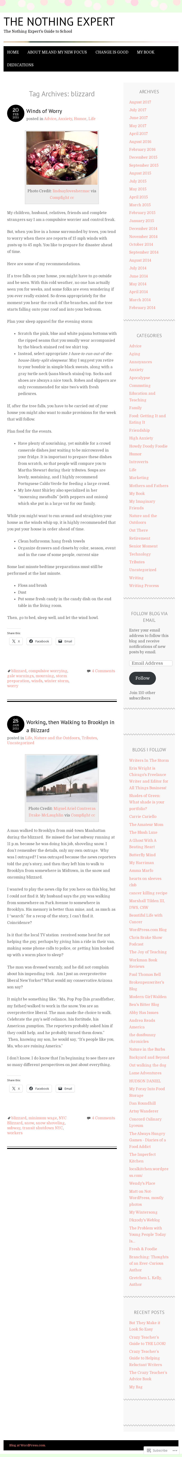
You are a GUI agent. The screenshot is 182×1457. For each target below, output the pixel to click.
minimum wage (42, 1118)
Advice (50, 119)
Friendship (139, 430)
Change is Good (112, 52)
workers (15, 1133)
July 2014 (137, 268)
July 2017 (137, 110)
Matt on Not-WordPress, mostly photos (146, 1198)
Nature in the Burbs (147, 1049)
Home (13, 52)
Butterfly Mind (142, 855)
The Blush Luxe (143, 832)
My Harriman (141, 863)
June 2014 (138, 276)
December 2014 (143, 229)
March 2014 (140, 300)
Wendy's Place (142, 1183)
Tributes (89, 738)
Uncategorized (20, 743)
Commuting (140, 386)
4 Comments (103, 671)
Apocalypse (139, 378)
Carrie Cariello (142, 817)
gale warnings (20, 676)
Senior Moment (143, 546)
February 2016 (142, 150)
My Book (145, 52)
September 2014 (144, 252)
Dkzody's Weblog (144, 1220)
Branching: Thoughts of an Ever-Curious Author (148, 1263)
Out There (138, 530)
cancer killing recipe (148, 893)
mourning (45, 676)
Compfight (59, 198)
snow (29, 1123)
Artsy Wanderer (144, 1111)
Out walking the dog (147, 1065)
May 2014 (137, 284)
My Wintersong (143, 1212)
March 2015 (140, 205)
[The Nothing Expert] (91, 42)
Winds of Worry (44, 111)
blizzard (19, 671)
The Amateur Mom (146, 825)
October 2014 (141, 244)
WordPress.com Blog (148, 930)
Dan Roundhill (142, 1103)
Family (135, 408)
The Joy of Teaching (148, 952)
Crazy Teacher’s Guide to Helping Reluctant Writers (145, 1358)
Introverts (138, 462)
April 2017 (138, 134)
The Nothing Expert (59, 21)
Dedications (20, 65)
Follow (142, 678)
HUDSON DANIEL (145, 1081)
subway (13, 1128)
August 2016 (140, 142)
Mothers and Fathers (148, 486)
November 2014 (143, 237)
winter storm (56, 681)
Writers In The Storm (149, 760)
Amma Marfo (141, 871)
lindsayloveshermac (71, 191)
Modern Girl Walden (148, 997)
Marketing (139, 478)
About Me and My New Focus (57, 52)
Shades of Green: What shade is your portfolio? (146, 802)
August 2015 (140, 173)
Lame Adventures (145, 1073)
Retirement (139, 538)
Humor (80, 119)
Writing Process (144, 586)
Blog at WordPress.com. (27, 1445)
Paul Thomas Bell (145, 975)
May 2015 (137, 189)
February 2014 (142, 308)
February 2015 (142, 213)
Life (92, 119)
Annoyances (140, 362)
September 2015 (144, 165)
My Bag (136, 1387)
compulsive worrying (47, 671)
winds (36, 681)
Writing (136, 578)
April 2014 (138, 292)
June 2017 (138, 118)
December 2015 (143, 157)
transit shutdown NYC (42, 1128)
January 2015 (141, 221)
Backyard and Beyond (149, 1057)
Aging (134, 354)
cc (72, 198)
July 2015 (137, 181)
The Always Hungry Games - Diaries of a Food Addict (147, 1140)
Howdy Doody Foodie (148, 446)
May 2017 (137, 126)
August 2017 (140, 102)
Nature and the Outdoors (57, 738)
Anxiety (65, 119)
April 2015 (138, 197)
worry (12, 686)
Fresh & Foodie (143, 1249)
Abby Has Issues (143, 1013)
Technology (140, 554)
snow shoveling (50, 1123)
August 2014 (140, 260)
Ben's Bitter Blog (144, 1005)
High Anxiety (141, 438)
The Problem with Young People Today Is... (147, 1234)
